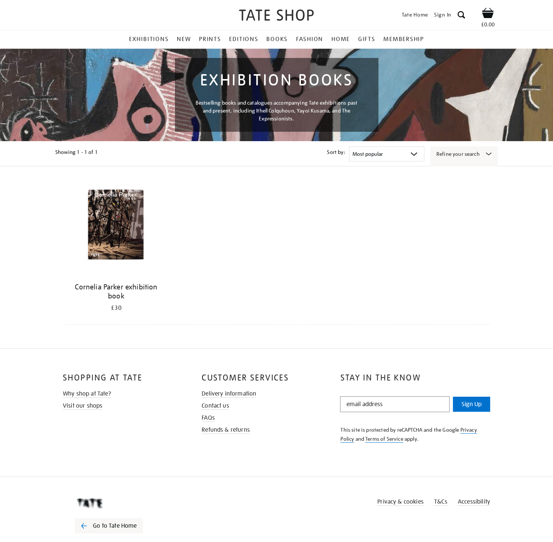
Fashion (309, 39)
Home (340, 39)
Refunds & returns (226, 430)
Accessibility (474, 501)
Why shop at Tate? (87, 393)
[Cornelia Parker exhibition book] (116, 229)
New (184, 39)
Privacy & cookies (400, 501)
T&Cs (440, 501)
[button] (461, 16)
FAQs (208, 418)
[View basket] (488, 14)
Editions (243, 39)
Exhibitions (149, 39)
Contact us (215, 406)
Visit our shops (82, 406)
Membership (403, 39)
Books (277, 39)
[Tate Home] (122, 503)
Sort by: (336, 152)
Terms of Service (384, 438)
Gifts (366, 39)
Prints (210, 39)
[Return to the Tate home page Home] (276, 16)
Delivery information (229, 393)
